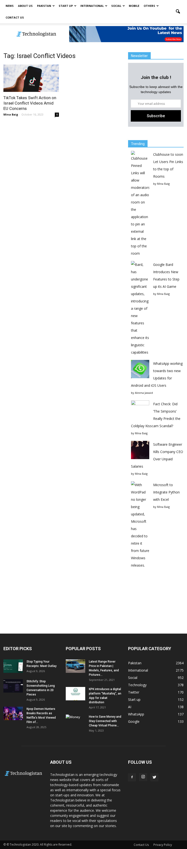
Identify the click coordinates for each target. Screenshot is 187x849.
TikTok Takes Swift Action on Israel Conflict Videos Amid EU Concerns (29, 103)
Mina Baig (10, 114)
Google (134, 721)
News (10, 6)
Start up (66, 6)
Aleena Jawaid (144, 393)
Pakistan (44, 6)
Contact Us (15, 17)
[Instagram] (143, 777)
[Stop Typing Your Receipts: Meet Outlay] (13, 666)
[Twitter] (154, 777)
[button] (178, 12)
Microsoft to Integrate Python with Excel (166, 492)
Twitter (133, 692)
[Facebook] (132, 777)
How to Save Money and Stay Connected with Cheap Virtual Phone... (105, 721)
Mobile (134, 6)
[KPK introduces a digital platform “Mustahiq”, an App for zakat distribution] (75, 693)
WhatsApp (136, 714)
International (92, 6)
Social (116, 6)
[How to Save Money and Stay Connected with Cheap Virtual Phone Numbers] (75, 721)
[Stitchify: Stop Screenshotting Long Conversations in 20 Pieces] (13, 686)
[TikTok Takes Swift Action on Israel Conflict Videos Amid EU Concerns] (31, 78)
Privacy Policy (162, 845)
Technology (137, 685)
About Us (25, 6)
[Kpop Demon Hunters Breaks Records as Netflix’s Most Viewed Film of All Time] (13, 713)
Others (149, 6)
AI (129, 706)
